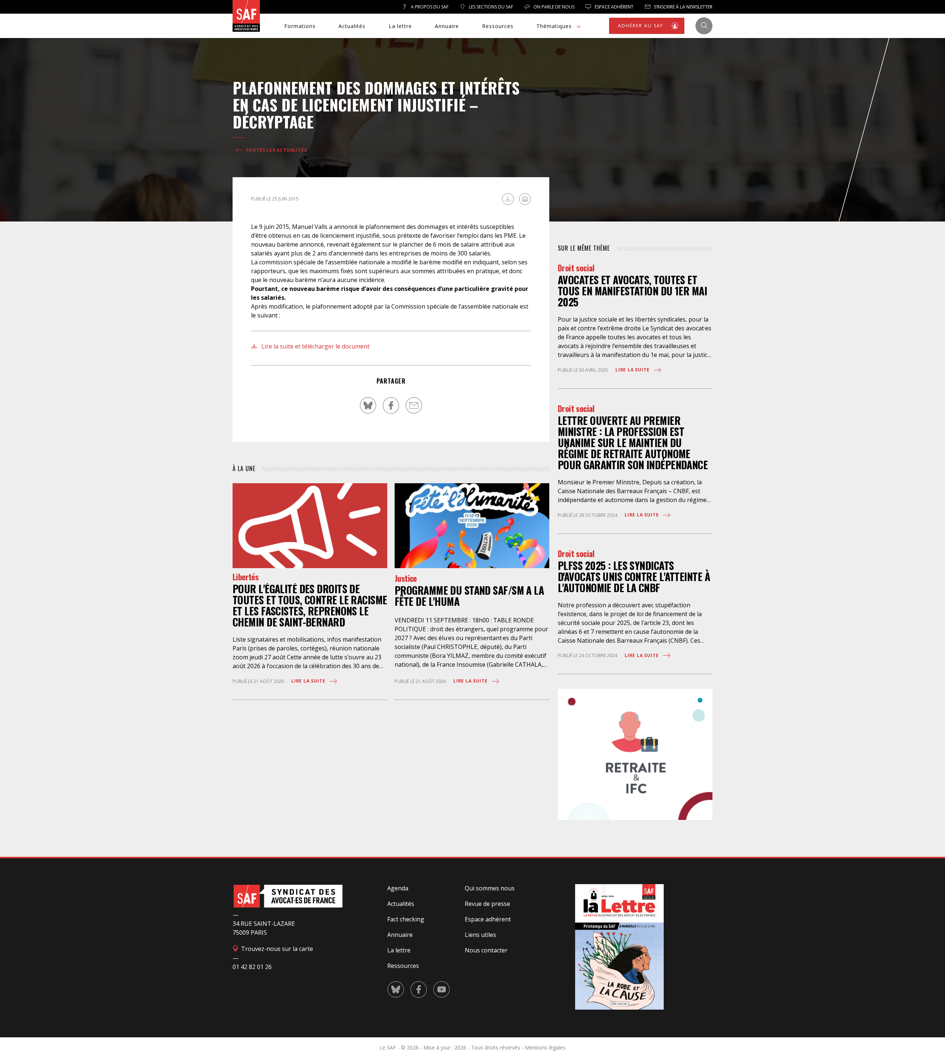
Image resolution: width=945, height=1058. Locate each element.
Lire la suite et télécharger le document (315, 346)
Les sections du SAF (490, 7)
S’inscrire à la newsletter (682, 7)
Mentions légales (545, 1047)
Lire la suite (309, 681)
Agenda (397, 888)
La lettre (400, 26)
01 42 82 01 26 (252, 967)
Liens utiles (480, 935)
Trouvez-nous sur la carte (276, 949)
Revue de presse (487, 904)
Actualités (352, 26)
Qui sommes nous (490, 888)
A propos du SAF (429, 7)
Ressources (497, 26)
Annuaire (447, 26)
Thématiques (554, 26)
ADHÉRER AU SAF (641, 26)
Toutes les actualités (275, 150)
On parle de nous (553, 7)
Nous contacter (486, 950)
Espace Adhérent (613, 7)
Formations (300, 26)
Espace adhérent (488, 919)
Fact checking (405, 919)
